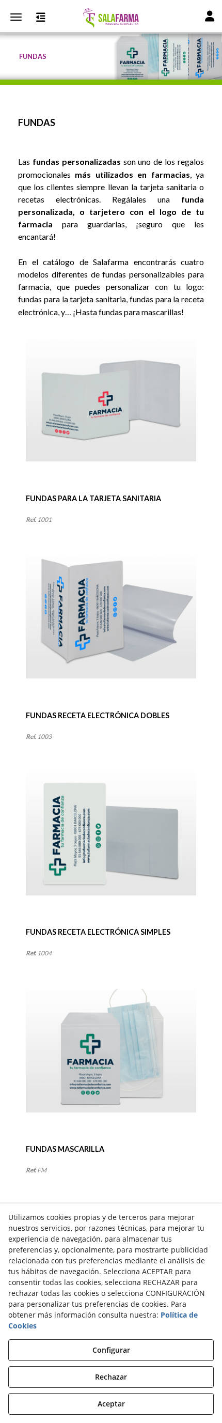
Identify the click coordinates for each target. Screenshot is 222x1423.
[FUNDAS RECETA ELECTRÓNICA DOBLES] (111, 632)
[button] (111, 18)
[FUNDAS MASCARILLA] (111, 1066)
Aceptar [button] (111, 1404)
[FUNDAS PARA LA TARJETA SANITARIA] (111, 415)
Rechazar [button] (111, 1377)
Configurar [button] (111, 1350)
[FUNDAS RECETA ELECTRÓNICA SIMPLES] (111, 849)
